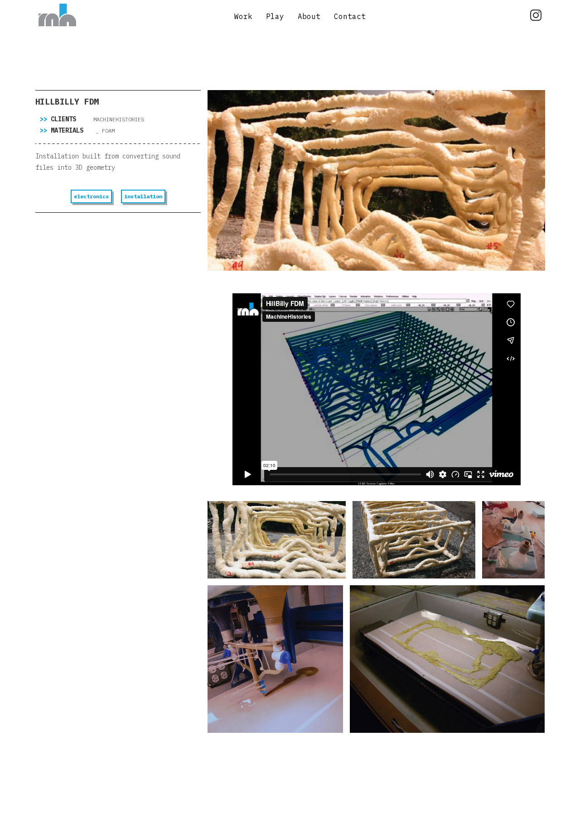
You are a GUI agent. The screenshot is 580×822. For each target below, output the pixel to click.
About (309, 16)
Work (243, 16)
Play (275, 16)
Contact (350, 16)
